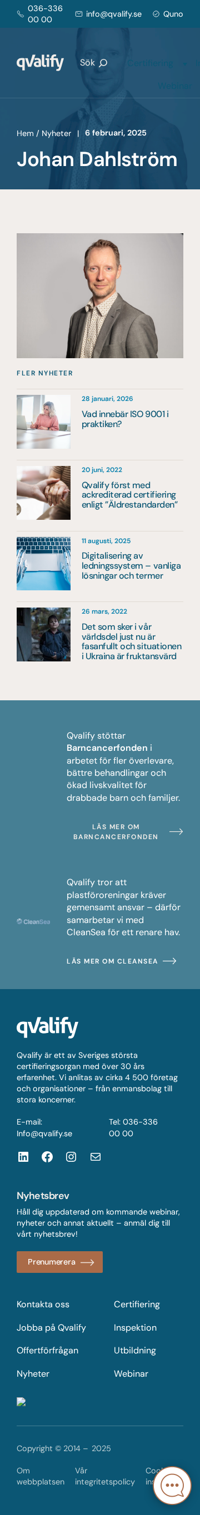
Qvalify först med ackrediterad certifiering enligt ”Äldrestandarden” (129, 495)
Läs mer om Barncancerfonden (116, 831)
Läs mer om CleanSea (112, 961)
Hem (25, 133)
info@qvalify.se (114, 14)
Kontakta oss (43, 1304)
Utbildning (135, 1350)
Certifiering (150, 63)
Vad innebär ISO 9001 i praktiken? (125, 419)
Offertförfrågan (47, 1350)
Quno (173, 14)
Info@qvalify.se (44, 1133)
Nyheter (56, 133)
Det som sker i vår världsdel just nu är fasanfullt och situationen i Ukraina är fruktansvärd (132, 641)
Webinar (175, 86)
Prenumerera (51, 1262)
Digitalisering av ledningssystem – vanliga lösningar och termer (131, 565)
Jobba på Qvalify (51, 1327)
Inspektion (135, 1327)
